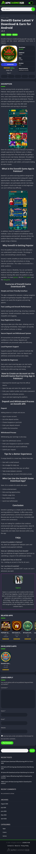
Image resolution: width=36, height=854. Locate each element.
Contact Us (10, 846)
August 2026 (4, 804)
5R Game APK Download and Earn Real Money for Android (17, 772)
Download (10, 64)
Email (3, 719)
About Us (17, 846)
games (16, 277)
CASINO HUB (26, 842)
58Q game (6, 280)
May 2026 (3, 815)
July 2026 (3, 807)
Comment (4, 688)
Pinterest (18, 76)
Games (15, 34)
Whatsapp (31, 76)
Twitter (11, 76)
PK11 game (27, 277)
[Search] (33, 9)
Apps (7, 17)
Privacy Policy (25, 846)
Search (32, 751)
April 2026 (4, 819)
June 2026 (3, 811)
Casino (9, 34)
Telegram (25, 76)
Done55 (21, 49)
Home (3, 17)
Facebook (4, 76)
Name (3, 711)
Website (3, 728)
